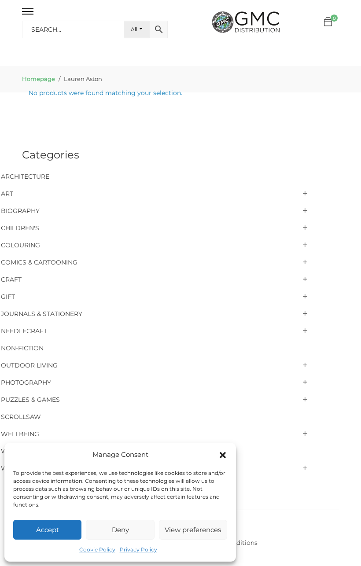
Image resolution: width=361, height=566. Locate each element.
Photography (26, 382)
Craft (11, 279)
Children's (20, 228)
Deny (120, 530)
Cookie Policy (97, 549)
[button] (222, 455)
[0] (328, 22)
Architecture (25, 176)
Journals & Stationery (41, 314)
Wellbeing (20, 434)
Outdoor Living (29, 365)
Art (7, 194)
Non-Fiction (22, 348)
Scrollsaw (21, 417)
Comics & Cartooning (39, 262)
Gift (8, 297)
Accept (47, 530)
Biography (20, 211)
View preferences (193, 530)
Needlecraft (24, 331)
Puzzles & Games (30, 400)
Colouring (20, 245)
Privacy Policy (138, 549)
